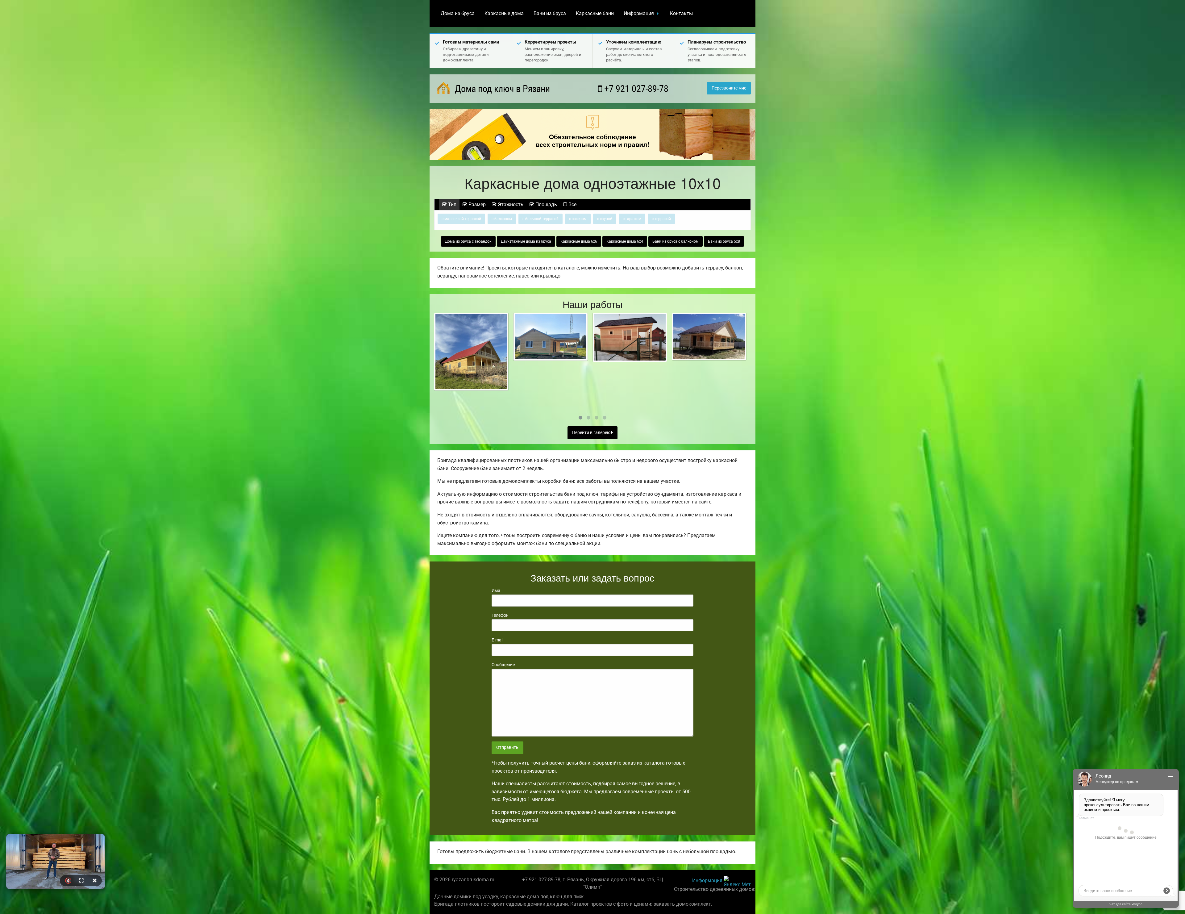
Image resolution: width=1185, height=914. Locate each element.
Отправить (507, 747)
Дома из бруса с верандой (468, 241)
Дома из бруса (458, 13)
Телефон (500, 615)
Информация (639, 13)
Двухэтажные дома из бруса (526, 241)
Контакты (681, 13)
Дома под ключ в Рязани (501, 88)
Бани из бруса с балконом (675, 241)
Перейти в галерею (591, 432)
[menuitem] (458, 13)
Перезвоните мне (729, 88)
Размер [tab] (476, 204)
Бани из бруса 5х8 (724, 241)
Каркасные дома (504, 13)
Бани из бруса (550, 13)
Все (571, 204)
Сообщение (503, 664)
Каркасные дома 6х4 (624, 241)
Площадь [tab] (545, 204)
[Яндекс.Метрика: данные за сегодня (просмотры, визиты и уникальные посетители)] (737, 881)
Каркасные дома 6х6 (578, 241)
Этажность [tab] (510, 204)
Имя (496, 590)
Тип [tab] (451, 204)
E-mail (497, 639)
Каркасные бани (595, 13)
